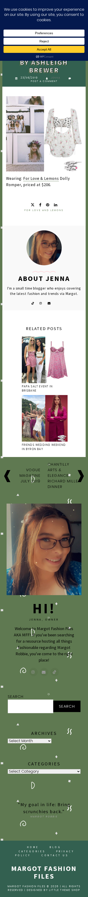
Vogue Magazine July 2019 (30, 475)
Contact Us (54, 855)
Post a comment (44, 81)
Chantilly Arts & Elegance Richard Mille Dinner (63, 476)
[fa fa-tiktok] (32, 303)
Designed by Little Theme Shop (53, 890)
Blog (55, 847)
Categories (32, 851)
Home (33, 847)
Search (16, 697)
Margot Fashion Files (44, 872)
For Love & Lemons (41, 178)
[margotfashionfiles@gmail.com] (44, 672)
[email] (49, 303)
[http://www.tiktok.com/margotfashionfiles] (54, 672)
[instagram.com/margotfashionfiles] (33, 672)
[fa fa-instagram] (40, 303)
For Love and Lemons (44, 210)
